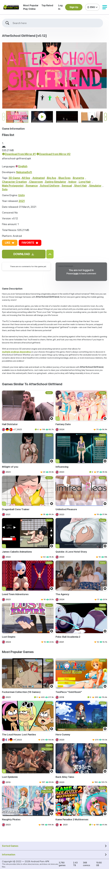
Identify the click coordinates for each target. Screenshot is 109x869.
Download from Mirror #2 (54, 154)
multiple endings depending (16, 352)
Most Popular (30, 5)
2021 (22, 201)
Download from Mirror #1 (20, 154)
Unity (21, 195)
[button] (104, 7)
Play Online (29, 8)
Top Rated (47, 5)
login (75, 273)
